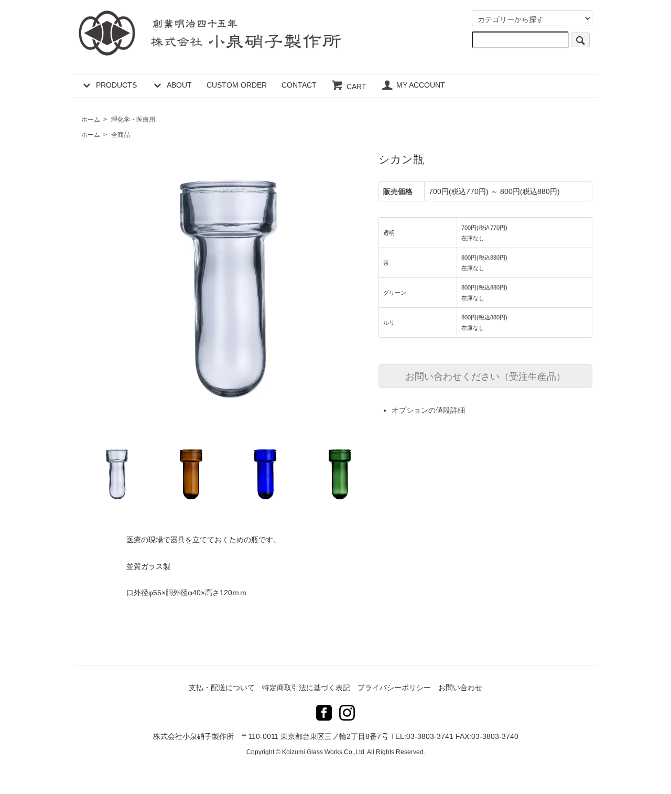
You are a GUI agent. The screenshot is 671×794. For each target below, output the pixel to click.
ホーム (90, 119)
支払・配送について (222, 687)
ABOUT (179, 85)
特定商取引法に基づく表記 (306, 687)
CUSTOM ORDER (237, 85)
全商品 (120, 134)
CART (356, 86)
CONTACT (299, 85)
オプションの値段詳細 (428, 410)
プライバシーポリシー (394, 687)
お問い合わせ (460, 687)
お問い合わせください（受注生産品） (485, 375)
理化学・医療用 (133, 119)
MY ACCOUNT (420, 85)
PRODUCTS (116, 85)
